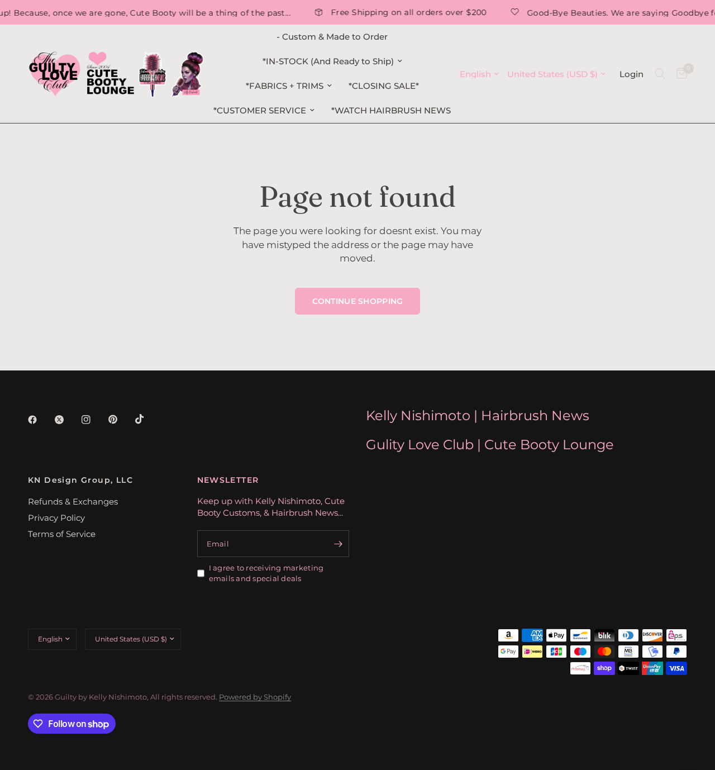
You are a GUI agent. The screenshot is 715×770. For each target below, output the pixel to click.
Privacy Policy (56, 517)
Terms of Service (62, 534)
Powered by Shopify (255, 696)
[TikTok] (147, 419)
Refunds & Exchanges (73, 501)
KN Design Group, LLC (80, 480)
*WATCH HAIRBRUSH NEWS (391, 110)
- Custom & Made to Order (332, 36)
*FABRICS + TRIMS (284, 85)
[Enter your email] (338, 543)
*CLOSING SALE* (384, 85)
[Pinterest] (120, 419)
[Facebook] (40, 419)
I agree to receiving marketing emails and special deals (266, 573)
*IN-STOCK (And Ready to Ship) (328, 61)
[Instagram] (94, 419)
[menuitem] (332, 37)
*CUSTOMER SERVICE (259, 110)
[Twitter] (67, 419)
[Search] (660, 74)
